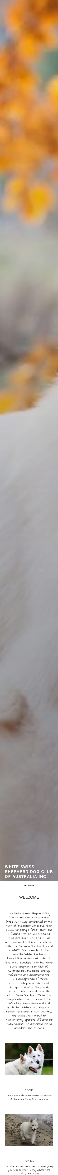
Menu (31, 885)
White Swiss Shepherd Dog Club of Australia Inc (29, 871)
